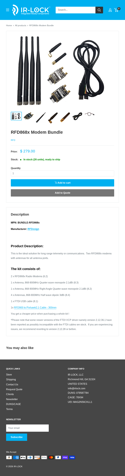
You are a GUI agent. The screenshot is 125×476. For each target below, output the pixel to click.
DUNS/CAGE (13, 404)
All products (20, 25)
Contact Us (12, 384)
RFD (13, 140)
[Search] (99, 10)
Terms (9, 409)
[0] (116, 10)
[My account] (110, 10)
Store (9, 374)
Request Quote (14, 389)
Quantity (16, 168)
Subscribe (17, 437)
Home (9, 25)
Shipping (11, 379)
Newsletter (12, 399)
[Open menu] (7, 10)
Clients (10, 394)
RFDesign (33, 229)
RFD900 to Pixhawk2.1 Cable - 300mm (35, 307)
